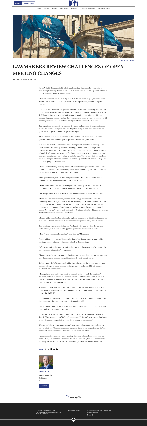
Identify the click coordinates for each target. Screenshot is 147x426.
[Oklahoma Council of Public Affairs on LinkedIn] (92, 414)
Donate (17, 3)
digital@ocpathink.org (74, 410)
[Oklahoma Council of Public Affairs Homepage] (73, 3)
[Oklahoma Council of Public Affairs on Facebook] (87, 414)
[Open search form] (132, 3)
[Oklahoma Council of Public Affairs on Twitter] (90, 414)
